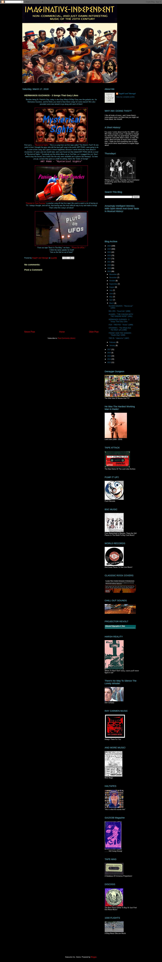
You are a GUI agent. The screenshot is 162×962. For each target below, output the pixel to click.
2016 (109, 353)
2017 (109, 349)
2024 (109, 252)
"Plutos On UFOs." (78, 248)
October (112, 281)
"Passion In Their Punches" (36, 203)
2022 (109, 259)
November (113, 277)
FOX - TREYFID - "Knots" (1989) (121, 325)
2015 (109, 356)
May (111, 297)
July (111, 290)
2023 (109, 255)
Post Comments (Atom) (66, 338)
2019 (109, 268)
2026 (109, 246)
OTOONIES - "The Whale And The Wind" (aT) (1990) (120, 329)
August (112, 287)
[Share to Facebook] (70, 258)
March (111, 303)
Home (62, 332)
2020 (109, 265)
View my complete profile (125, 97)
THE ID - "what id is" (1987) (119, 338)
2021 (109, 262)
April (111, 300)
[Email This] (63, 258)
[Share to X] (68, 258)
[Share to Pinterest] (73, 258)
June (111, 294)
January (112, 345)
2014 (109, 359)
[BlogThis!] (66, 258)
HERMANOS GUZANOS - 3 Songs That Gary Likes (119, 320)
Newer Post (29, 332)
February (112, 342)
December (113, 274)
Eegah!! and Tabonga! (127, 94)
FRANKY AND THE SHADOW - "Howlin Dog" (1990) (120, 334)
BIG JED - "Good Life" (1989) (119, 311)
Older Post (93, 332)
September (113, 284)
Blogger (93, 957)
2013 (109, 362)
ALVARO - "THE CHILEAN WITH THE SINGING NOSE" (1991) (121, 315)
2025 (109, 249)
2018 (109, 271)
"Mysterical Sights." (42, 145)
